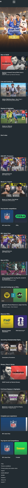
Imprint (3, 470)
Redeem (3, 477)
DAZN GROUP (5, 473)
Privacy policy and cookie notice (9, 468)
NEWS (3, 475)
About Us (3, 480)
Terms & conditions (6, 466)
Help (2, 464)
